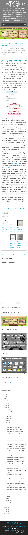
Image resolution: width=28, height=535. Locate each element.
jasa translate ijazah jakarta (7, 50)
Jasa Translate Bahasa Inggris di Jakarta (16, 463)
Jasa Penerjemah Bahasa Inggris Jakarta (16, 481)
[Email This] (3, 213)
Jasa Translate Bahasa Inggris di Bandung (16, 466)
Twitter (17, 208)
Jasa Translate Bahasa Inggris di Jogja (15, 461)
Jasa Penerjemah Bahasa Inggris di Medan (16, 487)
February (8, 502)
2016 (5, 513)
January (8, 505)
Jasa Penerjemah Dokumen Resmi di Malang (16, 446)
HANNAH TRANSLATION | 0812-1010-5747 (14, 4)
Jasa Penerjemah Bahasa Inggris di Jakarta (16, 489)
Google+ (23, 208)
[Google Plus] (12, 523)
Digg (11, 210)
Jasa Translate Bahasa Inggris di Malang (15, 457)
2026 (5, 394)
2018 (5, 509)
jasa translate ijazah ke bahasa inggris (9, 52)
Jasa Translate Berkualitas (12, 468)
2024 (5, 398)
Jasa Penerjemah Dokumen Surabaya (15, 431)
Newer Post (4, 254)
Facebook (11, 208)
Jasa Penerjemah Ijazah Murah (12, 229)
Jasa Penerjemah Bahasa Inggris (14, 474)
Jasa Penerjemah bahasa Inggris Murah (15, 478)
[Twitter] (8, 523)
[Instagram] (17, 523)
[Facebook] (10, 523)
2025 (5, 396)
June (7, 422)
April (7, 498)
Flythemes (12, 530)
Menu (3, 24)
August (8, 418)
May (7, 496)
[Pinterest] (15, 523)
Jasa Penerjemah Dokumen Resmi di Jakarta (16, 450)
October (8, 414)
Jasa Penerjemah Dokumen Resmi (14, 433)
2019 (5, 507)
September (8, 416)
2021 (5, 405)
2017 (5, 511)
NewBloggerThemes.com (14, 532)
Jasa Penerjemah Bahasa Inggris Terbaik (16, 476)
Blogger (18, 528)
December (8, 409)
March (7, 500)
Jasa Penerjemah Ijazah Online (11, 60)
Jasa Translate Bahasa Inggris (13, 459)
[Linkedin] (20, 523)
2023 (5, 400)
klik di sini (14, 163)
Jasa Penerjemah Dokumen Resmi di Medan (16, 444)
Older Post (24, 254)
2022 (5, 403)
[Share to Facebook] (7, 213)
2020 (5, 407)
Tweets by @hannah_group (7, 382)
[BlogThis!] (4, 213)
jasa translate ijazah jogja (19, 50)
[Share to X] (5, 213)
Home (14, 254)
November (8, 411)
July (7, 420)
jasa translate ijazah (21, 48)
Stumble (5, 210)
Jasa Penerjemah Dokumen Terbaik (14, 429)
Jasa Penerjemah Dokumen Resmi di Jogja (16, 448)
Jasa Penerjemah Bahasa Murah (14, 494)
